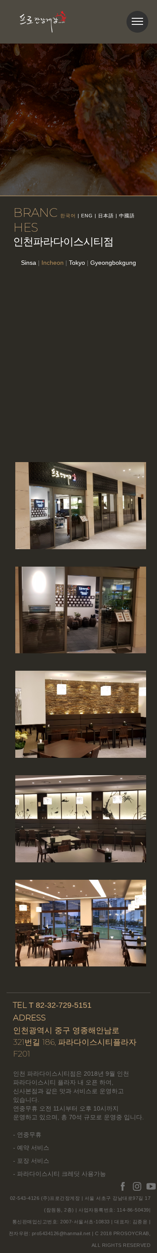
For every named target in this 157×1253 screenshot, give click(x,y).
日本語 (106, 215)
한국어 (68, 215)
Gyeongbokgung (113, 262)
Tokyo (77, 262)
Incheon (52, 262)
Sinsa (28, 262)
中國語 (127, 215)
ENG (87, 215)
